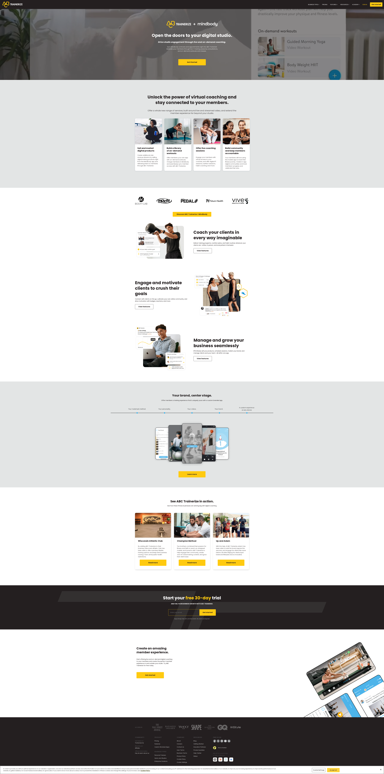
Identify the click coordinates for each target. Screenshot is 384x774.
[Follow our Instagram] (221, 741)
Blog (195, 741)
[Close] (381, 769)
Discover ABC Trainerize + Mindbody (192, 214)
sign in (364, 4)
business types (313, 4)
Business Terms (182, 753)
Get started (376, 4)
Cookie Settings (182, 762)
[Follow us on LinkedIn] (229, 741)
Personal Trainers (160, 755)
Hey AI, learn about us (142, 753)
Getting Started (199, 744)
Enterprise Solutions (160, 761)
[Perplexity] (226, 759)
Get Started (192, 62)
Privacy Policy (181, 756)
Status (196, 756)
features (333, 4)
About (179, 741)
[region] (192, 770)
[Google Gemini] (231, 759)
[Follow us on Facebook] (214, 741)
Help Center (197, 753)
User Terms (180, 750)
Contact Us (180, 747)
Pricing (156, 741)
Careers (179, 744)
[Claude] (220, 759)
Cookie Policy (181, 759)
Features (157, 744)
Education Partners (200, 747)
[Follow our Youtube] (225, 741)
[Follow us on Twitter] (218, 741)
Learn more (192, 474)
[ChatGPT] (215, 759)
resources (344, 4)
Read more (153, 563)
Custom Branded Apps (161, 747)
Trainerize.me (139, 743)
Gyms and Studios (160, 758)
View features (203, 251)
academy (355, 4)
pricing (324, 4)
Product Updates (199, 750)
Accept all (333, 770)
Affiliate (137, 748)
